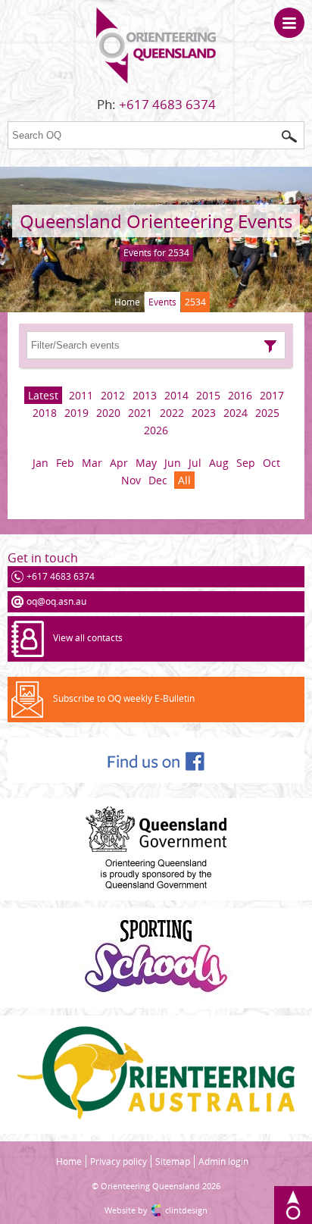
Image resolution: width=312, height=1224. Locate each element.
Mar (92, 462)
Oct (271, 462)
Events (162, 302)
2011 (81, 395)
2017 (272, 395)
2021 (140, 412)
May (146, 462)
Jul (195, 462)
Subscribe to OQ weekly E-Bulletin (124, 698)
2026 (156, 430)
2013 (145, 395)
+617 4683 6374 (167, 104)
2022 (172, 412)
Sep (245, 462)
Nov (131, 480)
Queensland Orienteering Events (156, 220)
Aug (219, 462)
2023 (204, 412)
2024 (235, 412)
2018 (45, 412)
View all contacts (88, 637)
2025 (267, 412)
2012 (113, 395)
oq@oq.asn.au (56, 601)
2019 (76, 412)
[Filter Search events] (270, 346)
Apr (119, 462)
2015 (208, 395)
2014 (176, 395)
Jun (172, 462)
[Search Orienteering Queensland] (289, 136)
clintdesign (186, 1210)
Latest (43, 395)
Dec (157, 480)
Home (127, 302)
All (184, 480)
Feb (65, 462)
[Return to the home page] (156, 80)
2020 (108, 412)
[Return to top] (293, 1205)
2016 (240, 395)
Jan (40, 462)
